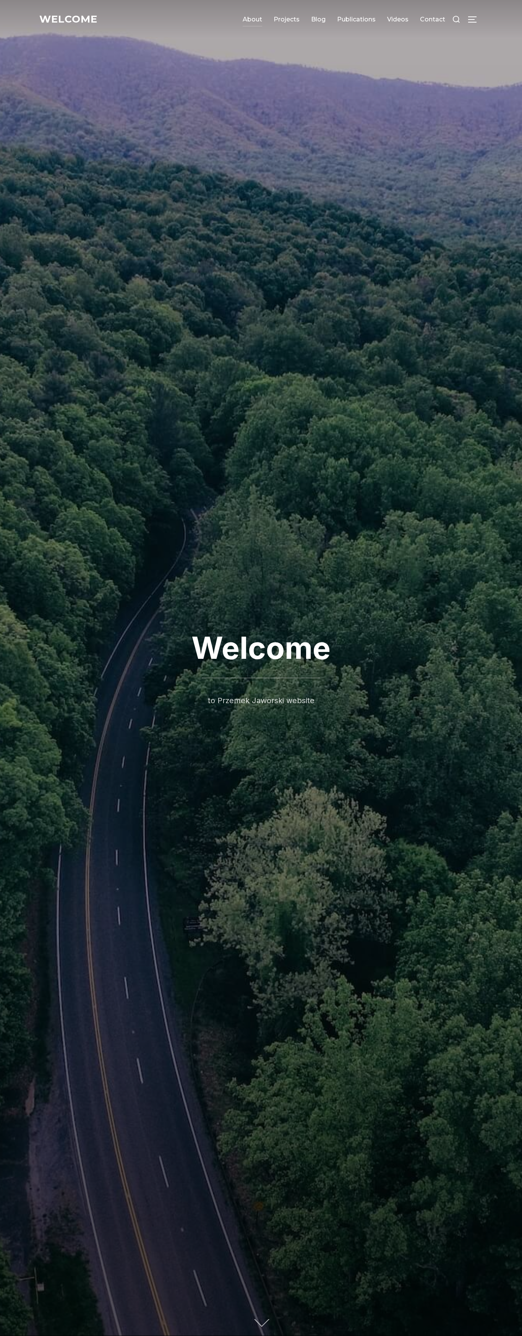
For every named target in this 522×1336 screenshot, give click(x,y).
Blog (318, 19)
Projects (287, 19)
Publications (356, 19)
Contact (432, 19)
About (252, 19)
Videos (398, 19)
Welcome (68, 19)
